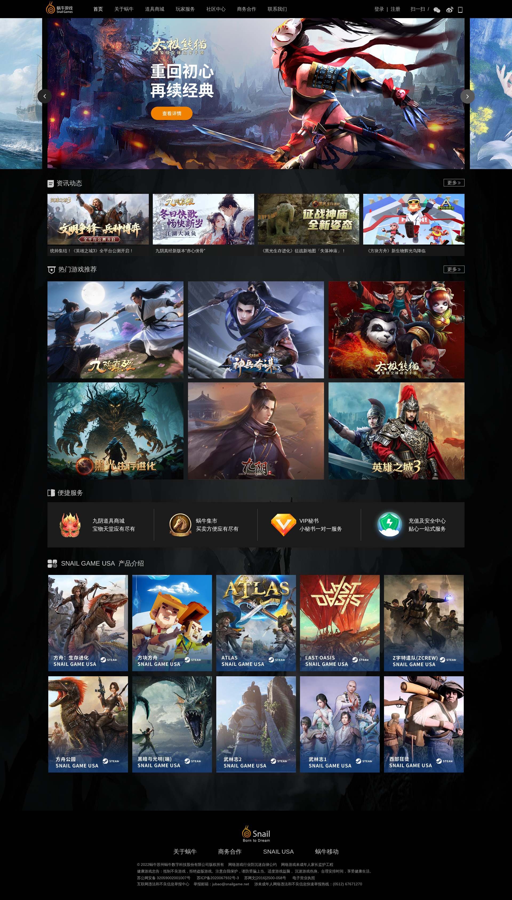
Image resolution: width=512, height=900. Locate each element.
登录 (379, 9)
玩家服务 (185, 9)
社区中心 (216, 9)
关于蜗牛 (124, 9)
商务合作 (246, 9)
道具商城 (154, 9)
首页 (98, 9)
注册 (395, 9)
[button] (44, 96)
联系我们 (277, 9)
